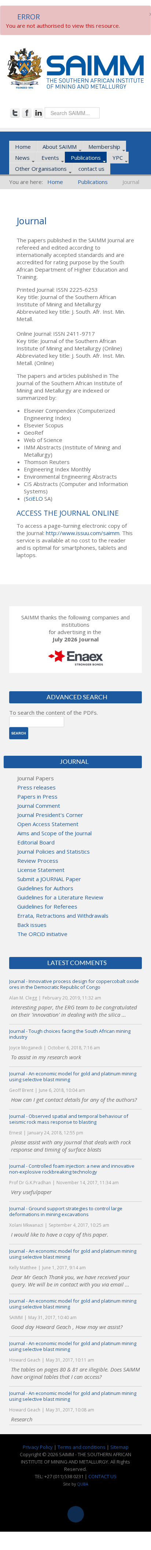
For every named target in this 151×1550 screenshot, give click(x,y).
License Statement (41, 869)
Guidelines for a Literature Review (60, 897)
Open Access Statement (47, 824)
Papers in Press (37, 796)
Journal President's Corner (50, 814)
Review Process (37, 860)
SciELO (34, 498)
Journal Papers (35, 778)
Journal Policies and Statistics (53, 851)
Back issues (32, 924)
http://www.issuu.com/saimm (82, 533)
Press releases (36, 787)
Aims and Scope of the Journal (54, 833)
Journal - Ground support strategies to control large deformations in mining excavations (65, 1211)
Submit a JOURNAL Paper (49, 879)
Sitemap (119, 1447)
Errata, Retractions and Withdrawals (62, 915)
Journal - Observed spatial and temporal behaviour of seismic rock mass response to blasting (68, 1119)
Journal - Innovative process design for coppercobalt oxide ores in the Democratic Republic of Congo (74, 984)
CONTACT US (102, 1476)
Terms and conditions (82, 1447)
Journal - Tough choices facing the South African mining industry (69, 1034)
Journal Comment (38, 805)
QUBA (82, 1484)
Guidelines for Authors (45, 888)
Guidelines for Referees (47, 906)
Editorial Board (36, 842)
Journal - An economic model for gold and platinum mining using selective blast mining (72, 1076)
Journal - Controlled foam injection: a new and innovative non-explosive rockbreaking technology (72, 1169)
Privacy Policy (38, 1447)
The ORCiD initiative (42, 934)
